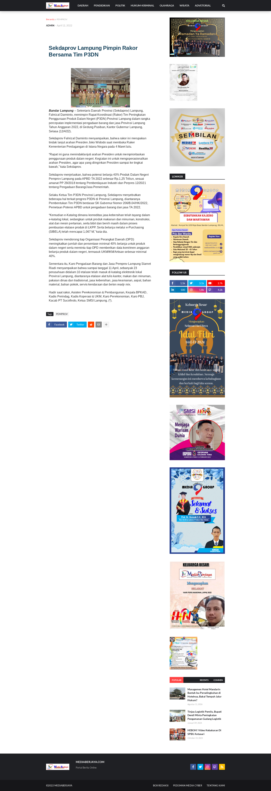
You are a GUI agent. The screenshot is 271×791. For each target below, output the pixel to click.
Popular (176, 680)
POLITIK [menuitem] (120, 5)
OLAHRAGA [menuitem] (167, 5)
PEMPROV (62, 19)
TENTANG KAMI (216, 785)
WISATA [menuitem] (184, 5)
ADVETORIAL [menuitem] (203, 5)
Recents (204, 680)
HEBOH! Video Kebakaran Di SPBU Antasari (204, 732)
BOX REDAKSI (160, 785)
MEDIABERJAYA (63, 785)
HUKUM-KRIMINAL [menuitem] (142, 5)
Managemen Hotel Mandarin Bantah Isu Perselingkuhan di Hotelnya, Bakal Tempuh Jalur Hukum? (204, 695)
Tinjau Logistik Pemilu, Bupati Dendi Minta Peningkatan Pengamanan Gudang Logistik (204, 715)
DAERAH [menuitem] (83, 5)
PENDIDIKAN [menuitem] (102, 5)
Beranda (50, 19)
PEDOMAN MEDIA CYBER (187, 785)
